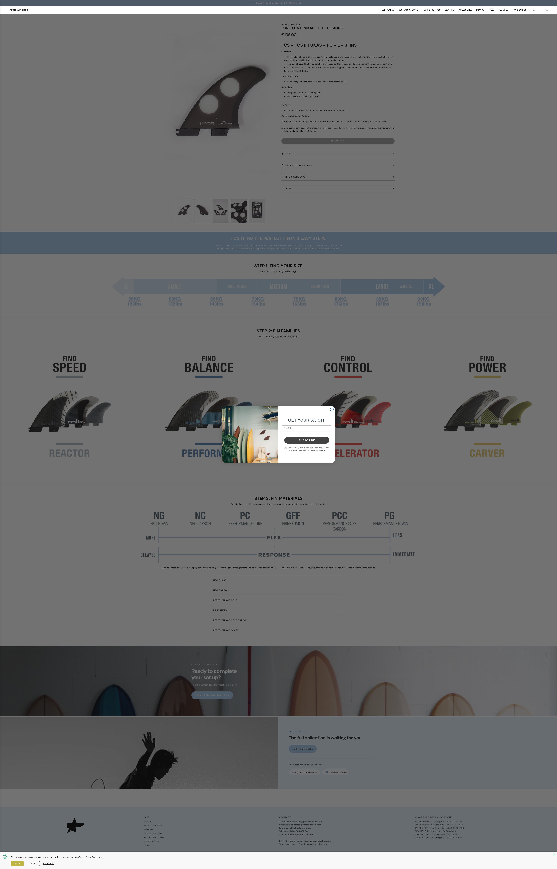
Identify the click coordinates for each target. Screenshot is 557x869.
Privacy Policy (85, 857)
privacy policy (297, 450)
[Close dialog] (332, 409)
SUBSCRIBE (307, 440)
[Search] (534, 10)
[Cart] (547, 10)
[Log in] (540, 10)
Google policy (98, 857)
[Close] (554, 854)
